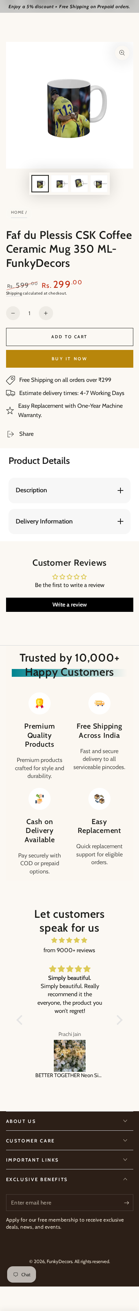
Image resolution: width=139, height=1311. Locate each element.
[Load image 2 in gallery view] (59, 183)
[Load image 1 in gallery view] (39, 183)
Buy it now (69, 358)
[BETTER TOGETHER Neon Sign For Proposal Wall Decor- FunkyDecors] (69, 1056)
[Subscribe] (128, 1202)
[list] (69, 783)
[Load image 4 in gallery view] (98, 183)
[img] (69, 940)
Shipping (14, 293)
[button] (21, 1020)
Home (17, 212)
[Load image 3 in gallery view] (79, 183)
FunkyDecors (59, 1261)
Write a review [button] (69, 604)
